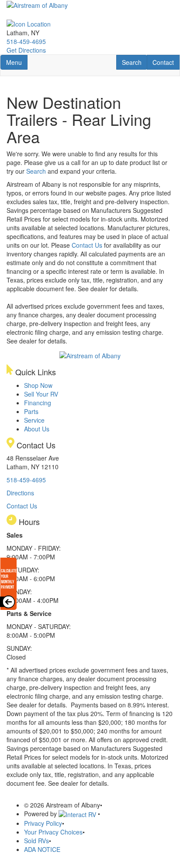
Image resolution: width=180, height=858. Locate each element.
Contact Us (87, 245)
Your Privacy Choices (53, 832)
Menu (17, 62)
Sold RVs (36, 840)
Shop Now (38, 385)
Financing (37, 402)
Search (134, 62)
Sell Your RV (41, 394)
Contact (166, 62)
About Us (36, 428)
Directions (20, 492)
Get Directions (26, 50)
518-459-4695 (26, 41)
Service (34, 420)
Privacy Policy (43, 823)
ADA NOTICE (42, 849)
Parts (31, 411)
